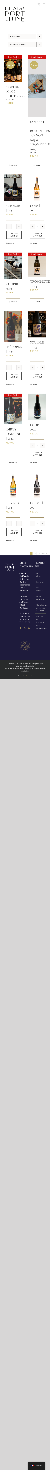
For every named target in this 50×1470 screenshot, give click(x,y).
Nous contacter (40, 597)
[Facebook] (20, 628)
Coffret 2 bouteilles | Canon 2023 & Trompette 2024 (40, 135)
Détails (14, 165)
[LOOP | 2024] (37, 407)
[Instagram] (25, 628)
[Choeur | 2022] (13, 187)
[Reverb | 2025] (13, 485)
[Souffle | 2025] (37, 324)
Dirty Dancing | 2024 (13, 433)
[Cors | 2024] (37, 187)
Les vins (40, 582)
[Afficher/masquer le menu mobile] (44, 4)
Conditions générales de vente (40, 608)
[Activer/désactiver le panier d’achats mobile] (38, 4)
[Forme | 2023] (37, 485)
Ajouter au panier (14, 235)
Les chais (38, 574)
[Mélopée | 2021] (13, 326)
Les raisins (39, 589)
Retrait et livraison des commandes (40, 622)
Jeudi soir (29, 676)
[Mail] (29, 628)
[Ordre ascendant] (39, 36)
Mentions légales (28, 666)
